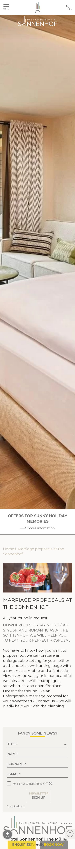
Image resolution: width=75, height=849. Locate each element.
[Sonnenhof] (37, 7)
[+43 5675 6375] (69, 9)
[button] (38, 796)
